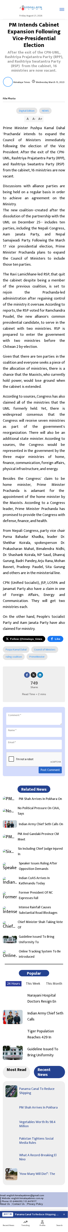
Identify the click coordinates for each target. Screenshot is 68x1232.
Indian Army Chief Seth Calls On (41, 824)
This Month (54, 983)
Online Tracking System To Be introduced (40, 954)
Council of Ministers (44, 649)
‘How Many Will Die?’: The (37, 1174)
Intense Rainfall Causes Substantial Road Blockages (38, 910)
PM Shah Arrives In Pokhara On (40, 799)
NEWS (45, 111)
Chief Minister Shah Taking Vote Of (40, 924)
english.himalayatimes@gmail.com (25, 1195)
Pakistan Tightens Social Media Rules (36, 1141)
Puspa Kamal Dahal (16, 649)
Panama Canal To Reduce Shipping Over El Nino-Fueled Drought (37, 1214)
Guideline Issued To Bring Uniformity (42, 1052)
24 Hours (13, 983)
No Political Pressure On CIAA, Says (39, 811)
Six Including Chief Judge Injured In (40, 851)
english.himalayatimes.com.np (27, 1198)
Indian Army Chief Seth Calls (45, 1016)
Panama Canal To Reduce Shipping (36, 1091)
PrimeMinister (37, 657)
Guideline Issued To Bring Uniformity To (36, 939)
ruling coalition (14, 657)
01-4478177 (30, 1201)
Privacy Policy (35, 1204)
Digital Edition (26, 111)
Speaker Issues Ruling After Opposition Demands (38, 866)
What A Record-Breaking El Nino (38, 1157)
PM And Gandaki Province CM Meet (38, 836)
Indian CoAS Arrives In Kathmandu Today (34, 881)
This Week (33, 983)
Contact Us (18, 1204)
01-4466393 (16, 1201)
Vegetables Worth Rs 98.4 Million (37, 1124)
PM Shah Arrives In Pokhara (38, 1107)
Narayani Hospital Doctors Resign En (41, 998)
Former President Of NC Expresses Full (36, 895)
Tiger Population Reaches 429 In (40, 1034)
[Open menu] (62, 9)
